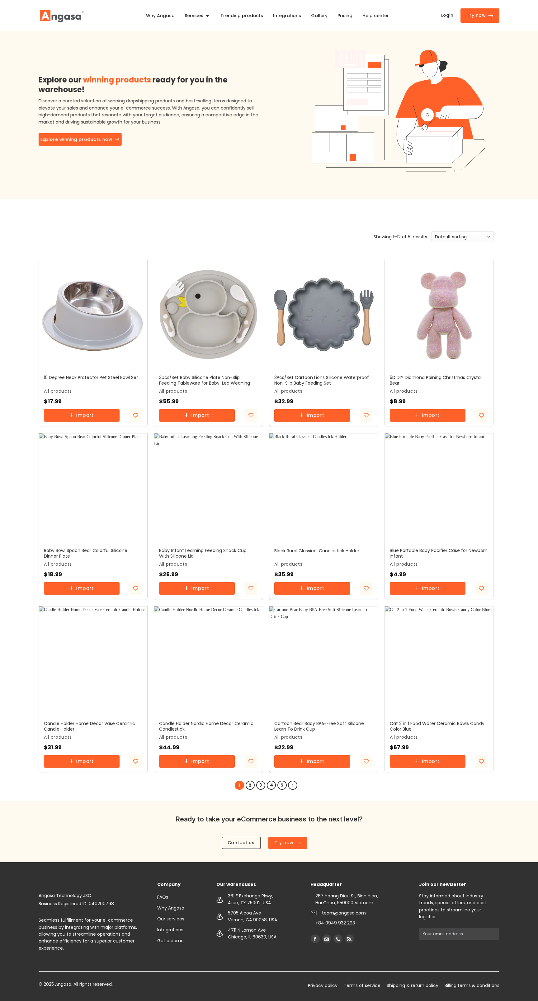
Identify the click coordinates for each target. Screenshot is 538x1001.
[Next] (292, 785)
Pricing (344, 15)
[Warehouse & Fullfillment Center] (62, 15)
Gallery (319, 15)
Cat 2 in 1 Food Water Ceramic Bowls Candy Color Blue (437, 726)
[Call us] (337, 938)
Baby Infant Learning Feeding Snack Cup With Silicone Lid (203, 553)
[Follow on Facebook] (315, 938)
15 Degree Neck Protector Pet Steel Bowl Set (91, 377)
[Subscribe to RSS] (349, 938)
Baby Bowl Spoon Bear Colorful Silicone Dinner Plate (85, 553)
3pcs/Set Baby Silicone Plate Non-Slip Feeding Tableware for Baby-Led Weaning (204, 380)
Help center (375, 15)
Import (85, 415)
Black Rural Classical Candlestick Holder (316, 551)
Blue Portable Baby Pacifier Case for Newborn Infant (439, 553)
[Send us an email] (326, 938)
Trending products (241, 15)
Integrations (287, 15)
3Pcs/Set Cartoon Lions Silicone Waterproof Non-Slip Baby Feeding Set (321, 380)
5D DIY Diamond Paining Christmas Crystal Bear (436, 380)
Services (194, 15)
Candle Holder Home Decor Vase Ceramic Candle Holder (89, 726)
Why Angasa (160, 15)
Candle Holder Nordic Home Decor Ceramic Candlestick (206, 726)
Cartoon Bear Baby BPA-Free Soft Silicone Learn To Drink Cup (319, 726)
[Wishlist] (136, 415)
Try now (476, 15)
